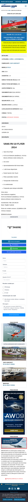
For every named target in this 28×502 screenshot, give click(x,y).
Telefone (5, 264)
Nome (4, 258)
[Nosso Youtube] (18, 488)
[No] (26, 497)
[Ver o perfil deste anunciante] (14, 227)
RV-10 (9, 67)
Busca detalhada (7, 1)
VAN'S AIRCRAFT (15, 63)
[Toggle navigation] (26, 6)
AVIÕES (11, 59)
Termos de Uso (14, 492)
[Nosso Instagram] (12, 488)
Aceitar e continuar (7, 499)
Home (9, 10)
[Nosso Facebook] (9, 488)
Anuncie (18, 1)
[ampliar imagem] (24, 19)
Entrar (24, 1)
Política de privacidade (19, 499)
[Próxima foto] (25, 24)
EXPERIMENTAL (19, 59)
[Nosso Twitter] (15, 488)
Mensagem (5, 304)
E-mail (4, 270)
